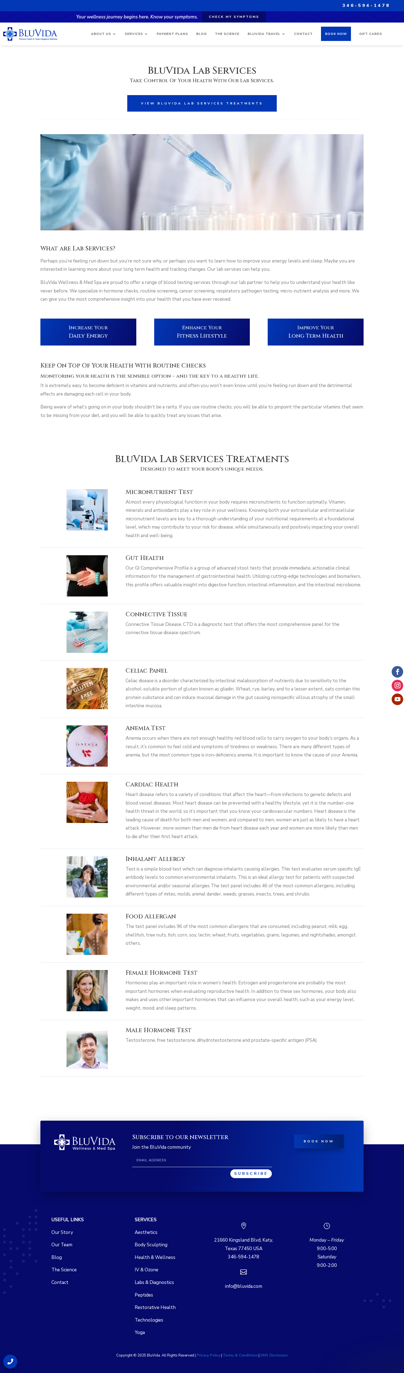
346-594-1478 (366, 5)
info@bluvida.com (243, 1286)
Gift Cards (370, 34)
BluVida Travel (264, 34)
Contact (303, 34)
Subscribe (251, 1173)
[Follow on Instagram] (397, 685)
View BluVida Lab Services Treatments (202, 103)
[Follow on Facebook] (397, 672)
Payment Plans (172, 34)
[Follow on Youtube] (397, 699)
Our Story (62, 1232)
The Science (227, 34)
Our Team (61, 1245)
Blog (201, 34)
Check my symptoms (234, 17)
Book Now (336, 34)
